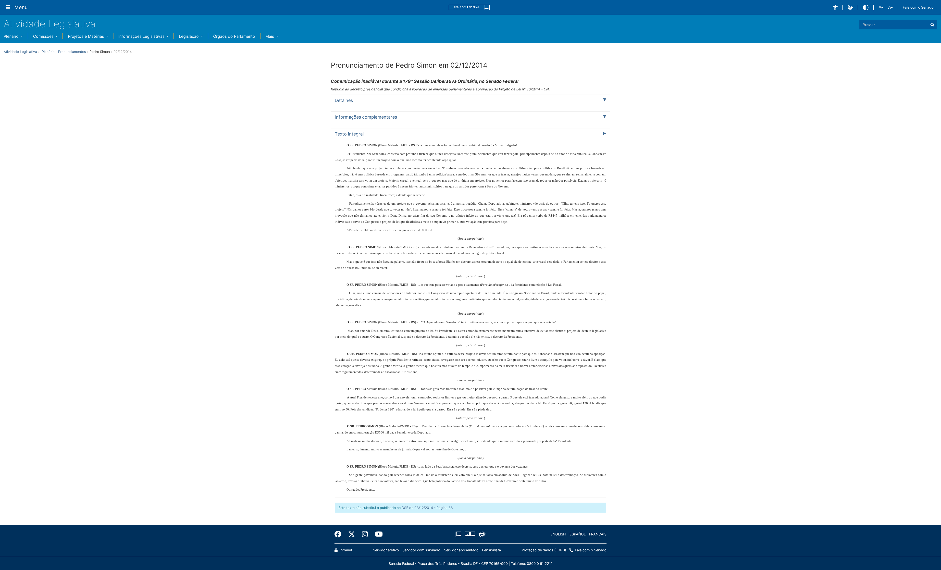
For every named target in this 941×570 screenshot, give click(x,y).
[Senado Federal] (469, 7)
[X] (352, 534)
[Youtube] (377, 534)
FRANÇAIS (598, 534)
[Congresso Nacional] (470, 534)
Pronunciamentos (72, 52)
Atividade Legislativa (50, 24)
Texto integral (349, 133)
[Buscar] (932, 24)
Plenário (12, 36)
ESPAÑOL (578, 534)
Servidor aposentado (461, 550)
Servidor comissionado (421, 550)
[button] (835, 7)
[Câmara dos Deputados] (459, 534)
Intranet (345, 550)
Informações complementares (366, 117)
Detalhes (344, 100)
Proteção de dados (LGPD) (544, 550)
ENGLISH (558, 534)
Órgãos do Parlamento (234, 36)
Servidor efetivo (386, 550)
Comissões (44, 36)
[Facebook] (339, 534)
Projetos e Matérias (86, 36)
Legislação (189, 36)
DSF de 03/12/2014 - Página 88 (427, 508)
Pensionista (491, 550)
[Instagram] (365, 534)
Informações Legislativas (142, 36)
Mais (270, 36)
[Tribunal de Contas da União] (481, 534)
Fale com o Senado (918, 7)
